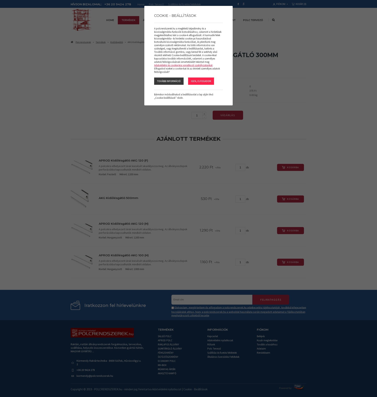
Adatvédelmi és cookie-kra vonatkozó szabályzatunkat (183, 65)
